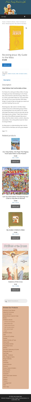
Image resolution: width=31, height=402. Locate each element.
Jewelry (5, 347)
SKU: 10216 (15, 199)
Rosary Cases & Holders (9, 368)
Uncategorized (7, 383)
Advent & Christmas (8, 312)
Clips (4, 334)
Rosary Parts (6, 370)
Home (3, 22)
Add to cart (7, 65)
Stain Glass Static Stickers (10, 375)
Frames (5, 338)
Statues (5, 377)
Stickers (5, 379)
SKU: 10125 (15, 232)
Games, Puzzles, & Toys (9, 340)
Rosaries (5, 366)
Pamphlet (5, 362)
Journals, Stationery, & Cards (11, 349)
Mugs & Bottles (7, 359)
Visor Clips (6, 386)
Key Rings (6, 353)
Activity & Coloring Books (9, 321)
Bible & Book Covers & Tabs (10, 316)
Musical (5, 360)
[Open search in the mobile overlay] (29, 16)
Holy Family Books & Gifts (15, 2)
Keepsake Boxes (7, 351)
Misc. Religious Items (8, 357)
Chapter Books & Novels (9, 325)
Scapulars (6, 373)
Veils (4, 385)
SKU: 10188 (15, 284)
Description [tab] (6, 80)
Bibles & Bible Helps (8, 323)
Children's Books (10, 22)
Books (5, 318)
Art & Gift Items (7, 314)
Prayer (3, 75)
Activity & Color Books (9, 310)
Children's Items (7, 332)
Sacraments (6, 372)
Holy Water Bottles (8, 344)
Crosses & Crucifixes (8, 336)
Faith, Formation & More (21, 73)
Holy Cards (6, 342)
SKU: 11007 (15, 155)
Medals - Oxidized (8, 355)
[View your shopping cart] (25, 16)
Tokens (5, 381)
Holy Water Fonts (8, 346)
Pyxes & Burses (7, 364)
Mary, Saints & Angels (8, 329)
